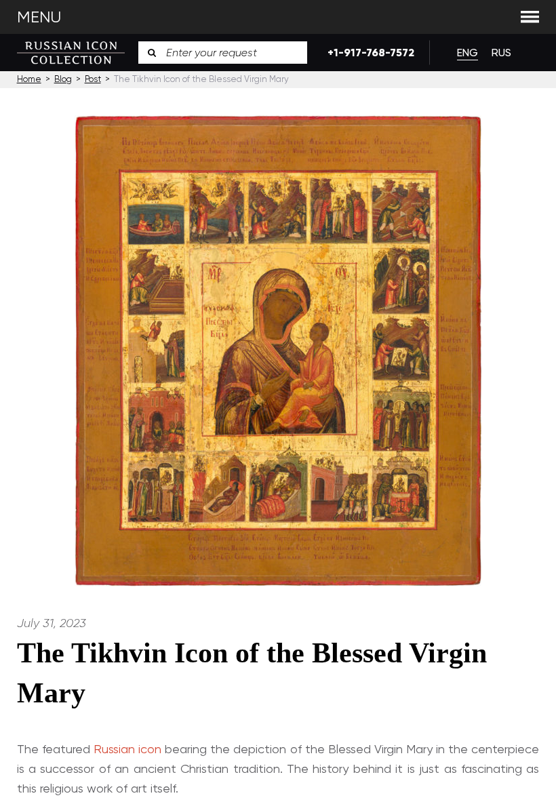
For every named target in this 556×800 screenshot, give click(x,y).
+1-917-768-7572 (368, 52)
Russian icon (127, 749)
